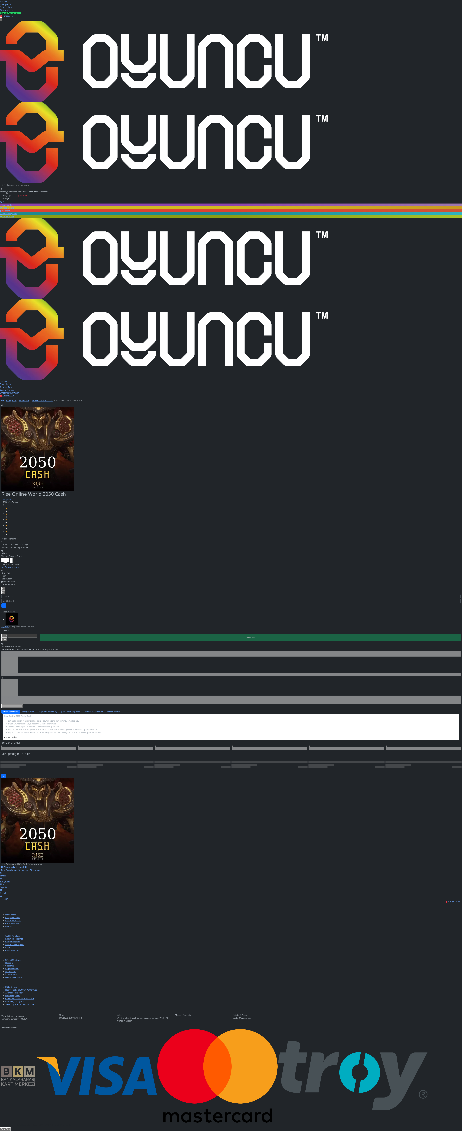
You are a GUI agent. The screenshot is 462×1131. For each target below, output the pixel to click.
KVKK (7, 947)
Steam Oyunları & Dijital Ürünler (20, 1004)
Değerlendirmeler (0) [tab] (47, 711)
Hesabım (9, 963)
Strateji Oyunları (12, 995)
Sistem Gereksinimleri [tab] (93, 711)
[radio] (233, 509)
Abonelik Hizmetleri (14, 992)
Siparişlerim (10, 971)
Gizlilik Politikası (12, 936)
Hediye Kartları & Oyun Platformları (21, 990)
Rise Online (24, 400)
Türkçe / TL (7, 16)
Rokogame (6, 499)
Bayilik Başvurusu (13, 920)
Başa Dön (5, 1129)
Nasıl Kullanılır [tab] (113, 711)
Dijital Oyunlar (11, 987)
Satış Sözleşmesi (12, 941)
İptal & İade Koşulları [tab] (70, 711)
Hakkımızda (10, 914)
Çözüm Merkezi (12, 923)
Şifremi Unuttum (13, 960)
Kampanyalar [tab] (28, 711)
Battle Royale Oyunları (15, 1001)
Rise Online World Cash (42, 400)
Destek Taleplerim (13, 977)
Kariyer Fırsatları (12, 917)
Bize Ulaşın (10, 926)
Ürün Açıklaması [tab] (10, 711)
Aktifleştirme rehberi (10, 567)
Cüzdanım (9, 965)
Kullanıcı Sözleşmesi (14, 938)
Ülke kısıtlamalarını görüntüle (14, 547)
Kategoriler (11, 400)
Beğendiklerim (12, 968)
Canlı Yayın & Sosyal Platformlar (19, 998)
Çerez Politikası (12, 950)
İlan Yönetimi (11, 974)
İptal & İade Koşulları (14, 944)
